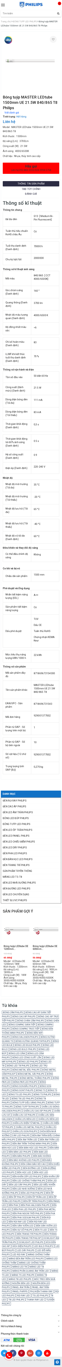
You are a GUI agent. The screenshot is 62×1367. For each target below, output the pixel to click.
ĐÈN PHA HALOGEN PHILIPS (35, 1205)
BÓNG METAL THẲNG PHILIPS (35, 1078)
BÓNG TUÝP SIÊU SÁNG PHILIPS (28, 1102)
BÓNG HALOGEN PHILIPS (25, 1037)
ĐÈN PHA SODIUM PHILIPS (26, 1217)
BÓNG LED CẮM (17, 1053)
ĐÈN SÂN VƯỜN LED (22, 1225)
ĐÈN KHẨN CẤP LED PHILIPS (26, 1176)
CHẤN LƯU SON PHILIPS (24, 1131)
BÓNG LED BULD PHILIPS (23, 1049)
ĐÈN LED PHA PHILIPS (32, 1193)
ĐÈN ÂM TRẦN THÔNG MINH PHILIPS (31, 1143)
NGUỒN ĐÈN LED (21, 1283)
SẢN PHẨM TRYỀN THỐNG (17, 871)
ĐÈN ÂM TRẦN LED (27, 1139)
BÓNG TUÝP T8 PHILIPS (27, 1106)
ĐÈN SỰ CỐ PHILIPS (22, 1230)
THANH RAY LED (35, 1299)
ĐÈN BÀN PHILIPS (21, 1156)
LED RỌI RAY (18, 1254)
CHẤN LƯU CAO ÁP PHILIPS (37, 1111)
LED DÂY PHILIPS (26, 1250)
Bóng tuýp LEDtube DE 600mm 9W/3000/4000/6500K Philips (45, 947)
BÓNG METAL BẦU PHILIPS (26, 1069)
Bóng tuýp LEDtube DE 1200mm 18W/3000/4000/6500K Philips (16, 947)
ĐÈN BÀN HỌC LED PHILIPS (18, 859)
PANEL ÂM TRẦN (20, 1287)
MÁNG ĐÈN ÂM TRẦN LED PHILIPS (26, 1258)
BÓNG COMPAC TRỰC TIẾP (25, 1028)
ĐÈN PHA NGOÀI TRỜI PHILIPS (27, 1213)
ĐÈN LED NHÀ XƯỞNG (23, 1188)
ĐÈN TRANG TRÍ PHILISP (28, 1238)
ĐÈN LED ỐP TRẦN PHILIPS (17, 830)
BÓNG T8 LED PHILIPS (23, 1098)
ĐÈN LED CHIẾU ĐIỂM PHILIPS (19, 841)
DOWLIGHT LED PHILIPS (31, 1242)
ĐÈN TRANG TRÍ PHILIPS (16, 865)
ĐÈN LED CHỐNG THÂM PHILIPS (28, 1180)
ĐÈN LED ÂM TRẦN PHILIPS (18, 812)
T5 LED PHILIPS (40, 1295)
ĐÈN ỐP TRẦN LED (36, 1197)
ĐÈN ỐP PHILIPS (17, 1197)
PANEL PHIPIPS (20, 1291)
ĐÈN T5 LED (41, 1230)
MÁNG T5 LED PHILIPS (23, 1275)
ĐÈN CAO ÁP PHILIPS (14, 806)
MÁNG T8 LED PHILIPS (20, 1279)
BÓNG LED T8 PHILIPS (18, 1065)
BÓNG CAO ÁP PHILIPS (24, 1016)
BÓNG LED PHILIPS (28, 1061)
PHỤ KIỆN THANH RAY (41, 1291)
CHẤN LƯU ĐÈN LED (25, 1119)
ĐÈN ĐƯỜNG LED (31, 1168)
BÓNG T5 (40, 1090)
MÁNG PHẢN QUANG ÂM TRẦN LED (30, 1271)
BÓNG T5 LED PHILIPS (20, 1094)
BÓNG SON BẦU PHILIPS (24, 1086)
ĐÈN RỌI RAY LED (18, 1221)
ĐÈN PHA (13, 1205)
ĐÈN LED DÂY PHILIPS (15, 847)
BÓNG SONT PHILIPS (22, 1090)
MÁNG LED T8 (19, 1266)
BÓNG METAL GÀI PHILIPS (31, 1074)
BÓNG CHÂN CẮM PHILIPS (30, 1020)
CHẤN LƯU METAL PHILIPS (29, 1127)
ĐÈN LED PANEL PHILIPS (16, 835)
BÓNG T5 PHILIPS (42, 1094)
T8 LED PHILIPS (16, 1299)
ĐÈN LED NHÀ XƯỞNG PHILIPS (19, 882)
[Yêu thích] (53, 39)
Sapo (37, 1363)
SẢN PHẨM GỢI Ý (18, 911)
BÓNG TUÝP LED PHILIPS (16, 824)
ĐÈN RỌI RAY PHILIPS (15, 800)
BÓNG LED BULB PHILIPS (27, 1045)
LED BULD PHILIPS (43, 1246)
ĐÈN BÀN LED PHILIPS (20, 1152)
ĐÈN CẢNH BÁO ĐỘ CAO (33, 1164)
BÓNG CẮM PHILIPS (13, 1012)
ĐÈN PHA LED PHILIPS (15, 853)
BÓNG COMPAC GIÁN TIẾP (22, 1024)
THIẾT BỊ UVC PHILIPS (15, 900)
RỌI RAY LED (23, 1295)
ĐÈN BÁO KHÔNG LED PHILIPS (24, 1160)
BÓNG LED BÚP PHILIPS (16, 818)
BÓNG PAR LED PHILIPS (25, 1082)
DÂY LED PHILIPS (21, 1135)
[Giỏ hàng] (56, 6)
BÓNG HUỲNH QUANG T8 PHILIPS (33, 1041)
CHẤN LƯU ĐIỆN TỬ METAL (26, 1123)
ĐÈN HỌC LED (24, 1172)
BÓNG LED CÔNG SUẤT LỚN (26, 1057)
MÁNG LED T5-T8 (12, 876)
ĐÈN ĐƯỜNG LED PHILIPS (16, 888)
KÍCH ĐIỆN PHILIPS (22, 1246)
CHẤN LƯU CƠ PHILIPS (24, 1115)
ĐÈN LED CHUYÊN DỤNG (16, 894)
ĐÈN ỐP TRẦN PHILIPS (34, 1201)
